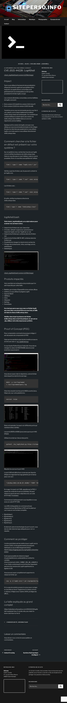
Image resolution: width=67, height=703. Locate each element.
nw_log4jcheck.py (23, 341)
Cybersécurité (12, 622)
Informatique (22, 19)
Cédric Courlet (25, 68)
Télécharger (30, 75)
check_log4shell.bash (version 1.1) (15, 75)
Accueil (6, 19)
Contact (6, 23)
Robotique (32, 19)
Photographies (42, 19)
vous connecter (17, 638)
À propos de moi (55, 19)
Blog (13, 19)
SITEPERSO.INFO (37, 7)
